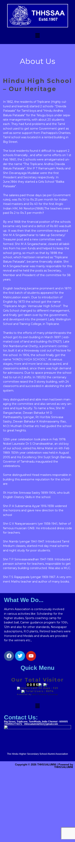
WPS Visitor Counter (45, 694)
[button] (37, 35)
